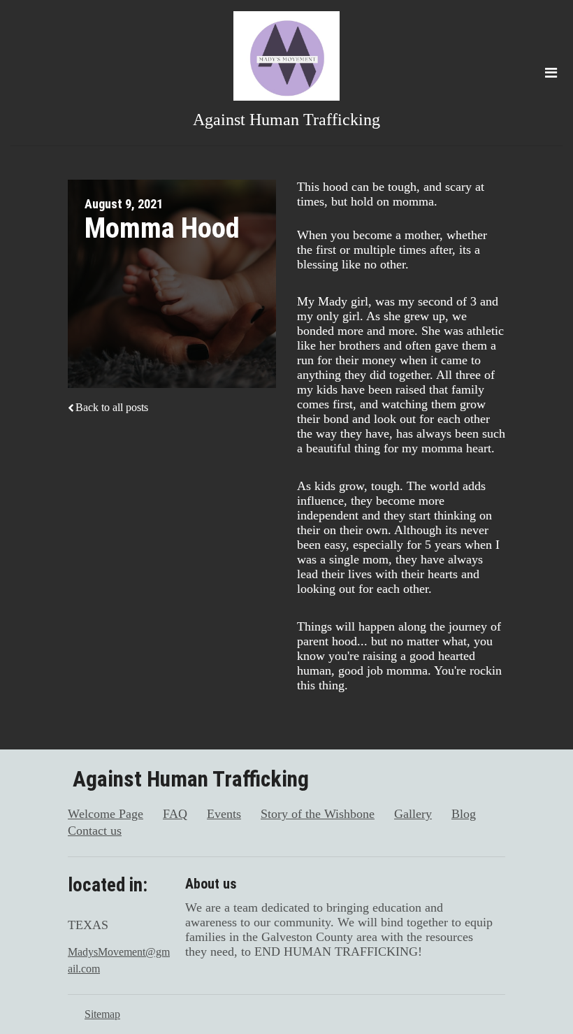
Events (224, 814)
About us (211, 883)
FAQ (175, 814)
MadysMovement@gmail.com (119, 960)
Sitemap (102, 1014)
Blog (463, 814)
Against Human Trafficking (286, 119)
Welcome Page (105, 814)
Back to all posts (111, 407)
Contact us (95, 831)
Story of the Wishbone (318, 814)
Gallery (413, 814)
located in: (107, 885)
